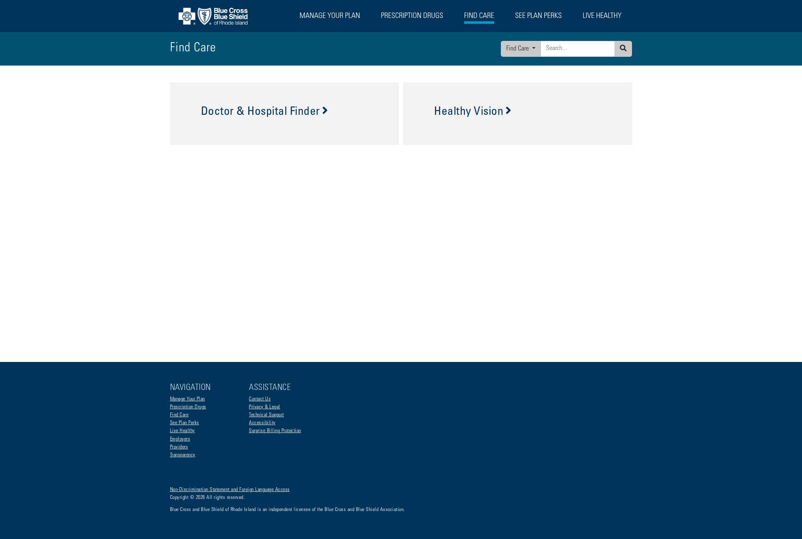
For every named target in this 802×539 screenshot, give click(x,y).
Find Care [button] (479, 16)
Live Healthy (182, 430)
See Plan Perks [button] (538, 16)
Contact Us (260, 399)
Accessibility (262, 422)
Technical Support (266, 415)
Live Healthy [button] (602, 16)
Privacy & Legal (264, 407)
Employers (180, 439)
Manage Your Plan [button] (329, 16)
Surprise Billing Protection (275, 430)
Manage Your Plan (187, 399)
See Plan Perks (184, 422)
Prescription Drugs (412, 16)
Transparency (182, 455)
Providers (179, 447)
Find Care (518, 49)
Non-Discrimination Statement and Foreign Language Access (230, 489)
